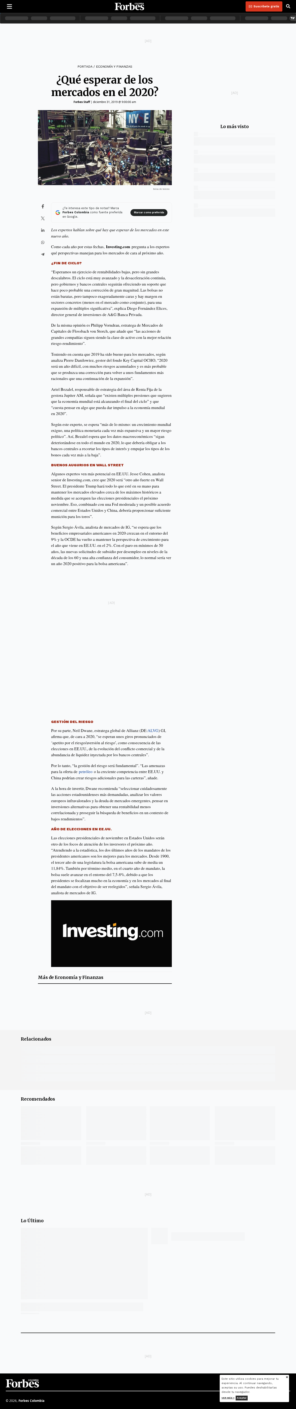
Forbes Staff (82, 102)
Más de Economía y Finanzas (70, 977)
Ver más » (228, 1398)
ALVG (153, 730)
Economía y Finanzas (114, 66)
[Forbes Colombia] (129, 6)
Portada (84, 66)
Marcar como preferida (149, 212)
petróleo (85, 771)
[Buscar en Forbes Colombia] (288, 6)
